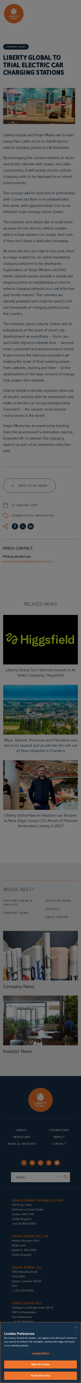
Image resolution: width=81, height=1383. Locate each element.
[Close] (76, 1327)
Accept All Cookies (40, 1375)
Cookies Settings (40, 1353)
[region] (40, 1352)
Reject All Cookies (40, 1364)
